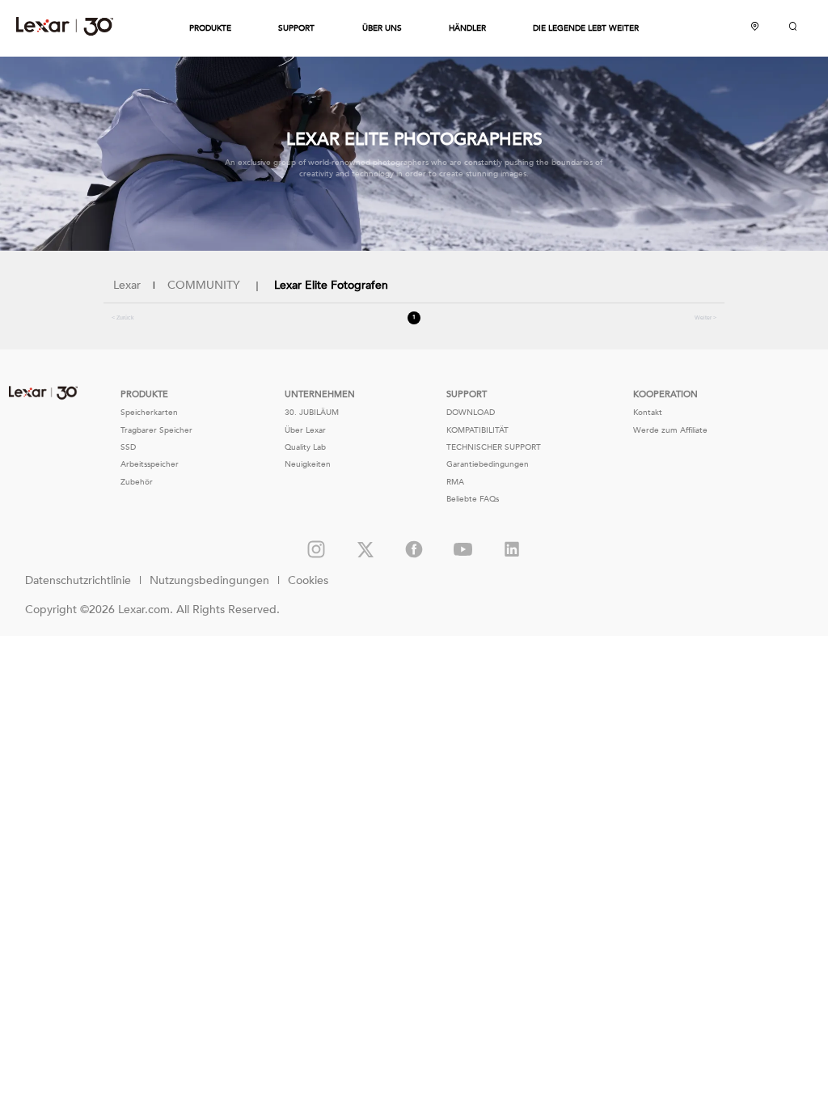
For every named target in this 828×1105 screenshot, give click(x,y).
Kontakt (647, 412)
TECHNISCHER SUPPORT (493, 447)
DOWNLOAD (470, 412)
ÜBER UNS (382, 28)
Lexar (64, 26)
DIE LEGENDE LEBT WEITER (586, 28)
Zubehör (136, 482)
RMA (455, 482)
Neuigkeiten (308, 464)
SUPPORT (296, 28)
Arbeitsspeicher (149, 464)
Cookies (308, 580)
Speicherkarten (149, 412)
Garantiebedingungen (487, 464)
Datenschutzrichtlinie (78, 580)
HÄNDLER (467, 28)
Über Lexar (305, 430)
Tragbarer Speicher (156, 430)
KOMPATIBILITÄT (477, 430)
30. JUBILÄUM (312, 412)
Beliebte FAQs (472, 499)
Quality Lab (305, 447)
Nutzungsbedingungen (209, 580)
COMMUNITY (203, 285)
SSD (128, 447)
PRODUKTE (210, 28)
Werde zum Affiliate (670, 430)
